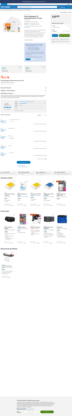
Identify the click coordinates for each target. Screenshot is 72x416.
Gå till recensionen (5, 70)
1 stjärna (16, 108)
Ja (42, 131)
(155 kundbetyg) (51, 196)
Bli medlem (28, 59)
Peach (29, 19)
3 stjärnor (16, 105)
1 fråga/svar (37, 23)
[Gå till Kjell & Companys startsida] (6, 7)
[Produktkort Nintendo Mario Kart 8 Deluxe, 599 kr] (23, 219)
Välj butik (11, 205)
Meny (15, 6)
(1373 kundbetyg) (7, 196)
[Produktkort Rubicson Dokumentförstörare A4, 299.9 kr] (7, 257)
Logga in (32, 59)
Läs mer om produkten (28, 39)
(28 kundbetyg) (12, 229)
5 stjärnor (16, 101)
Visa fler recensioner (23, 162)
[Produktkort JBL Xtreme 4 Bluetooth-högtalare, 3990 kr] (10, 219)
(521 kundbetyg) (9, 267)
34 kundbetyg (32, 23)
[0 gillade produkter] (68, 7)
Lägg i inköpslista (64, 12)
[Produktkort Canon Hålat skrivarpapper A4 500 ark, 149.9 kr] (23, 186)
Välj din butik (55, 31)
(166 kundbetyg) (25, 196)
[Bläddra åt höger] (70, 195)
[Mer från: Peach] (5, 77)
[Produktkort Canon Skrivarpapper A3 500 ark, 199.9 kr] (36, 186)
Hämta (56, 35)
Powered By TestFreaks (41, 158)
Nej (44, 131)
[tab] (4, 4)
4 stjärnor (16, 103)
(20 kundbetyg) (64, 196)
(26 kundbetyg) (51, 229)
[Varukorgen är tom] (70, 7)
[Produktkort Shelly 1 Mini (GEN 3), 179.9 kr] (62, 219)
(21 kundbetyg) (38, 195)
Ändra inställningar (19, 412)
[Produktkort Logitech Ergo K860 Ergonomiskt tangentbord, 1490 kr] (49, 219)
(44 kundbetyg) (64, 228)
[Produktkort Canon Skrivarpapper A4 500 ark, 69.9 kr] (10, 186)
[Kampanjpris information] (38, 228)
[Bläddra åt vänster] (2, 195)
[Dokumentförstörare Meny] (14, 10)
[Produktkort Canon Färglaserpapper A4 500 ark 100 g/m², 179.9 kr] (49, 186)
